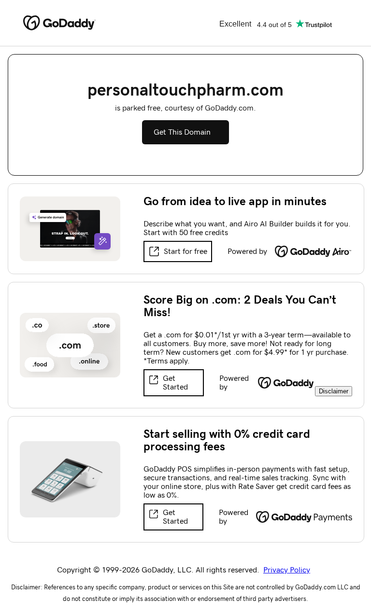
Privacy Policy (286, 570)
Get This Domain (182, 132)
